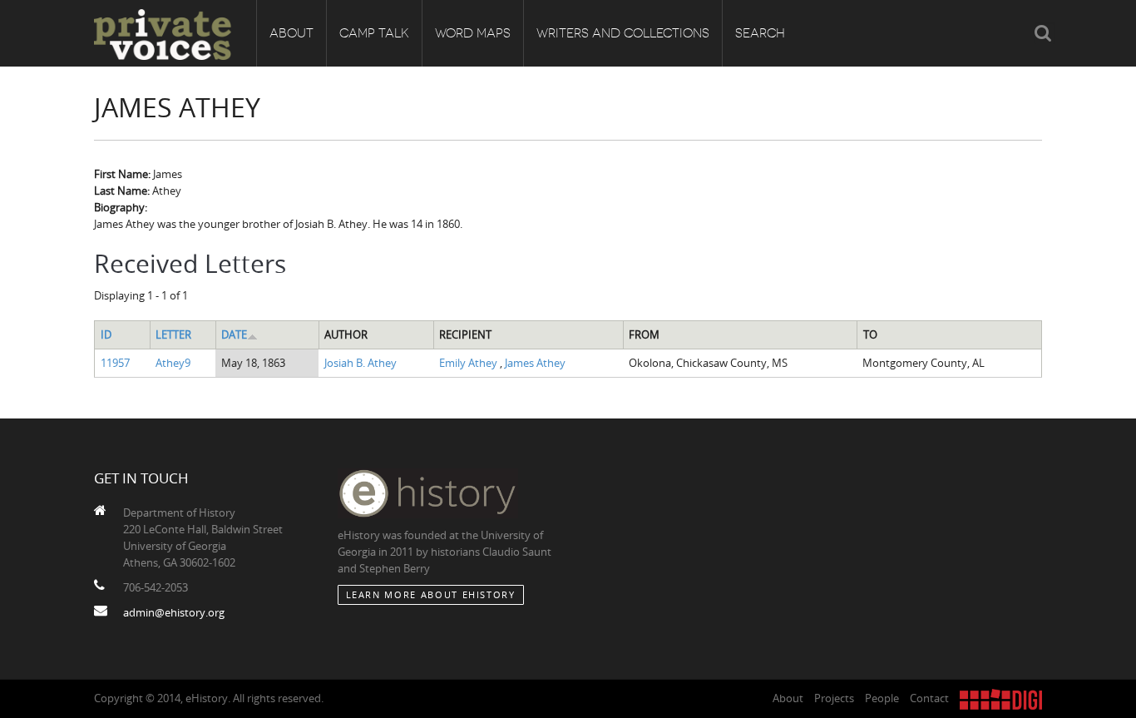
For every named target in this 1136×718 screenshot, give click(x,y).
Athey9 (173, 362)
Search (760, 33)
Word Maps (473, 33)
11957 (115, 362)
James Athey (535, 362)
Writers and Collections (622, 33)
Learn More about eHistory (431, 594)
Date (234, 334)
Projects (834, 698)
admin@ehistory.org (174, 612)
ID (106, 334)
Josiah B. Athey (360, 362)
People (882, 698)
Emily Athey (469, 362)
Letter (173, 334)
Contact (929, 698)
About (291, 33)
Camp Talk (374, 33)
